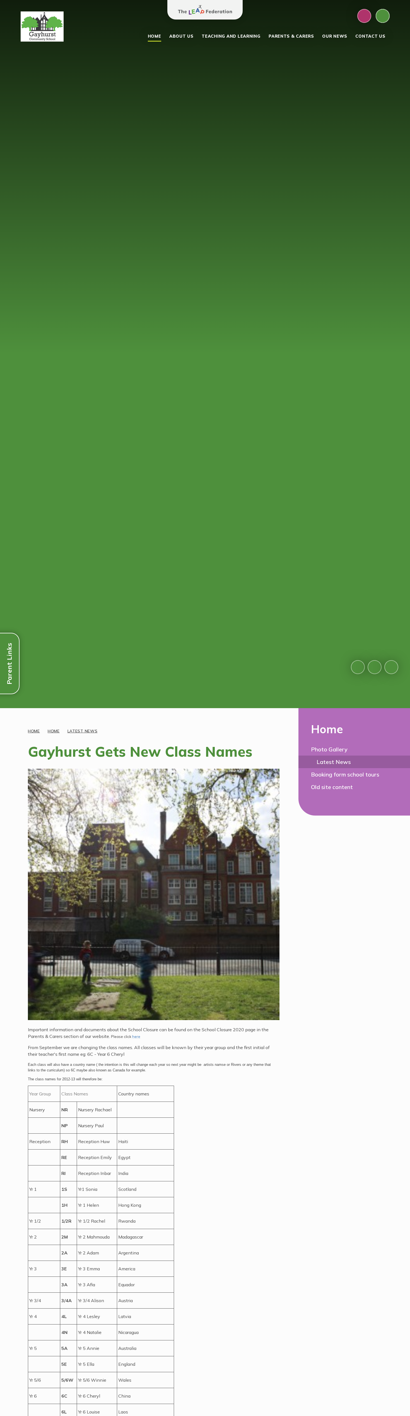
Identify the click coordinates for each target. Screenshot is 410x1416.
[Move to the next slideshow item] (375, 667)
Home (34, 731)
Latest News (82, 731)
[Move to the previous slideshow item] (358, 667)
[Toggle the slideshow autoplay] (391, 667)
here (136, 1036)
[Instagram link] (364, 16)
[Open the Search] (383, 16)
